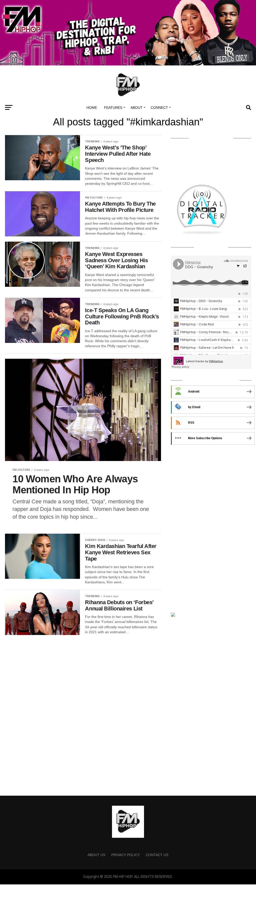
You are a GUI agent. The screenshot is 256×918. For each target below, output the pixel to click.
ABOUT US (96, 855)
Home (91, 108)
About (136, 108)
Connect (159, 108)
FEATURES (113, 108)
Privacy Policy (125, 855)
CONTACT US (157, 855)
